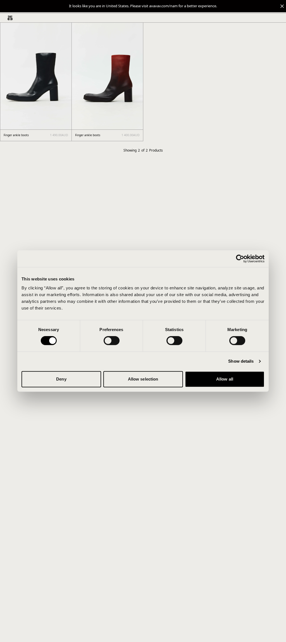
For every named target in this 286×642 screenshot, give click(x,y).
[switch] (112, 340)
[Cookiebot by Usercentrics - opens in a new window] (240, 258)
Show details (241, 361)
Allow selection (143, 379)
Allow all (224, 379)
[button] (143, 6)
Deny (61, 379)
